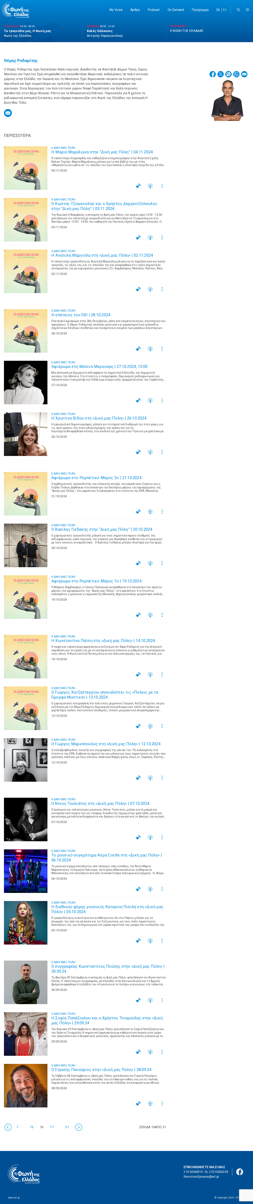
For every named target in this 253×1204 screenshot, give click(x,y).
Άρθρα (135, 10)
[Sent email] (8, 113)
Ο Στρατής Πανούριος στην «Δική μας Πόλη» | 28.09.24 (101, 1069)
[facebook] (239, 1172)
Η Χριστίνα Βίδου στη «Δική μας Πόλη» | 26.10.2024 (98, 418)
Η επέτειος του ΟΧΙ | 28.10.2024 (80, 314)
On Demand (176, 10)
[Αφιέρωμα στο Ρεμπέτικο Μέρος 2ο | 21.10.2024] (25, 494)
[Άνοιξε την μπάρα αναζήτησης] (238, 9)
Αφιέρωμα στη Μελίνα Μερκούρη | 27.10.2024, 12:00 (99, 366)
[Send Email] (244, 74)
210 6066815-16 (196, 1172)
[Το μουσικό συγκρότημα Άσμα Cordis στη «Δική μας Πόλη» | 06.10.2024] (25, 871)
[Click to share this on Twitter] (220, 74)
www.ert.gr (14, 1197)
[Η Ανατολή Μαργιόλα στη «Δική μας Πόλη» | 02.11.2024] (25, 271)
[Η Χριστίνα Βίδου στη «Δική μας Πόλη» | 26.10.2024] (25, 434)
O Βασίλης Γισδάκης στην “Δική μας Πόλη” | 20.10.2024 (101, 529)
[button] (247, 10)
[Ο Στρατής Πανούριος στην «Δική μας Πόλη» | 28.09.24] (25, 1085)
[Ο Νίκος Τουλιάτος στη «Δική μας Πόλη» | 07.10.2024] (25, 819)
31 (67, 1127)
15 (31, 1127)
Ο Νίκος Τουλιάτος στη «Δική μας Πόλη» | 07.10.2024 (100, 803)
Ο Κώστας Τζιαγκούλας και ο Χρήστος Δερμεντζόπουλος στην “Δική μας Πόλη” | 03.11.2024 (104, 206)
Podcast (154, 10)
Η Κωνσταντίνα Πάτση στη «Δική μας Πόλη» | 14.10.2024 (103, 640)
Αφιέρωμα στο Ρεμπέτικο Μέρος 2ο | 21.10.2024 (96, 477)
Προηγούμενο (8, 1127)
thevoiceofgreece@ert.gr (201, 1176)
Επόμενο (78, 1127)
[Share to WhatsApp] (236, 74)
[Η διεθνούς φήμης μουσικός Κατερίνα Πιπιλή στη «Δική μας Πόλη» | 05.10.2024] (25, 923)
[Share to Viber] (228, 74)
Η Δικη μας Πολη (63, 147)
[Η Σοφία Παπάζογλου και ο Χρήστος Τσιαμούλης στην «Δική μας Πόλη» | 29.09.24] (25, 1034)
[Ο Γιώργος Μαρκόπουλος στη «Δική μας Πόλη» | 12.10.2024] (25, 760)
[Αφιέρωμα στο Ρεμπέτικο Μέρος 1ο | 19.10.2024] (25, 597)
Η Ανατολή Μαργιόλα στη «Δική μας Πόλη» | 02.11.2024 (102, 255)
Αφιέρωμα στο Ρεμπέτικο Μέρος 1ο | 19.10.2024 (96, 581)
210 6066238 (218, 1172)
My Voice (116, 10)
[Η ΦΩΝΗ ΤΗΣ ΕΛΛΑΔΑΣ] (15, 10)
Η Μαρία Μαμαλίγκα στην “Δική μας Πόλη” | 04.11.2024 (102, 152)
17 (52, 1127)
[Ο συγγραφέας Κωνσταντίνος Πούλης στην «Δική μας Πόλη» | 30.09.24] (25, 982)
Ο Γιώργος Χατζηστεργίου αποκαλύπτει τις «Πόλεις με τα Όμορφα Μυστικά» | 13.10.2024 (104, 695)
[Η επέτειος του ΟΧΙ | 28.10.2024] (25, 331)
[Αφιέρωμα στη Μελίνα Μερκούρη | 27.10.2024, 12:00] (25, 382)
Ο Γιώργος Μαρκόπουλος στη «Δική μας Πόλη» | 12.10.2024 (105, 744)
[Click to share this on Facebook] (213, 74)
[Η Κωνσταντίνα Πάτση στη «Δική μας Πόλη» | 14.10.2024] (25, 656)
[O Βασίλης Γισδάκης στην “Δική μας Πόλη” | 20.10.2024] (25, 545)
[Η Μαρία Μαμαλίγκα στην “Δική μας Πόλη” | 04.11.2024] (25, 168)
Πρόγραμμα (200, 10)
